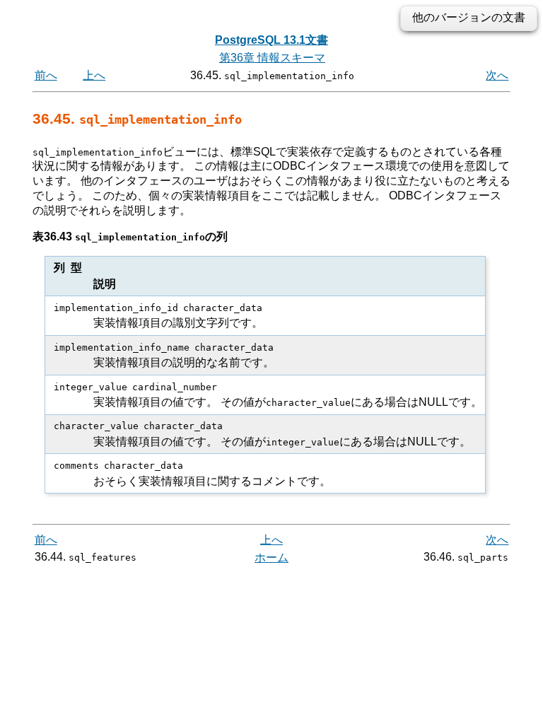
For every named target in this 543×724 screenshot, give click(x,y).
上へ (94, 75)
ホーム (271, 557)
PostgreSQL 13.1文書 (271, 40)
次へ (497, 75)
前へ (46, 75)
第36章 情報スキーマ (272, 58)
